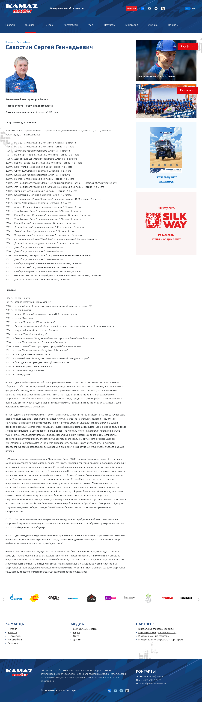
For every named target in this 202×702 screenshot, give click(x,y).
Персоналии (14, 636)
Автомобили (71, 25)
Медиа (49, 25)
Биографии (23, 42)
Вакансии (173, 25)
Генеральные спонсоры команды (156, 628)
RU (187, 8)
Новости (10, 25)
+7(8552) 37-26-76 (152, 680)
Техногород (131, 25)
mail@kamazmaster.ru (154, 683)
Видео (76, 632)
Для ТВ (77, 639)
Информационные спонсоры (153, 636)
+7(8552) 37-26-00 (156, 676)
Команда (29, 25)
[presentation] (3, 599)
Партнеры (109, 25)
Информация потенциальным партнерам (160, 639)
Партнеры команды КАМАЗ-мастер (157, 632)
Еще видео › (187, 90)
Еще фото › (188, 46)
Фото (76, 636)
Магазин (131, 8)
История (12, 628)
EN (193, 8)
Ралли (91, 25)
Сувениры (153, 25)
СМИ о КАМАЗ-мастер (85, 628)
